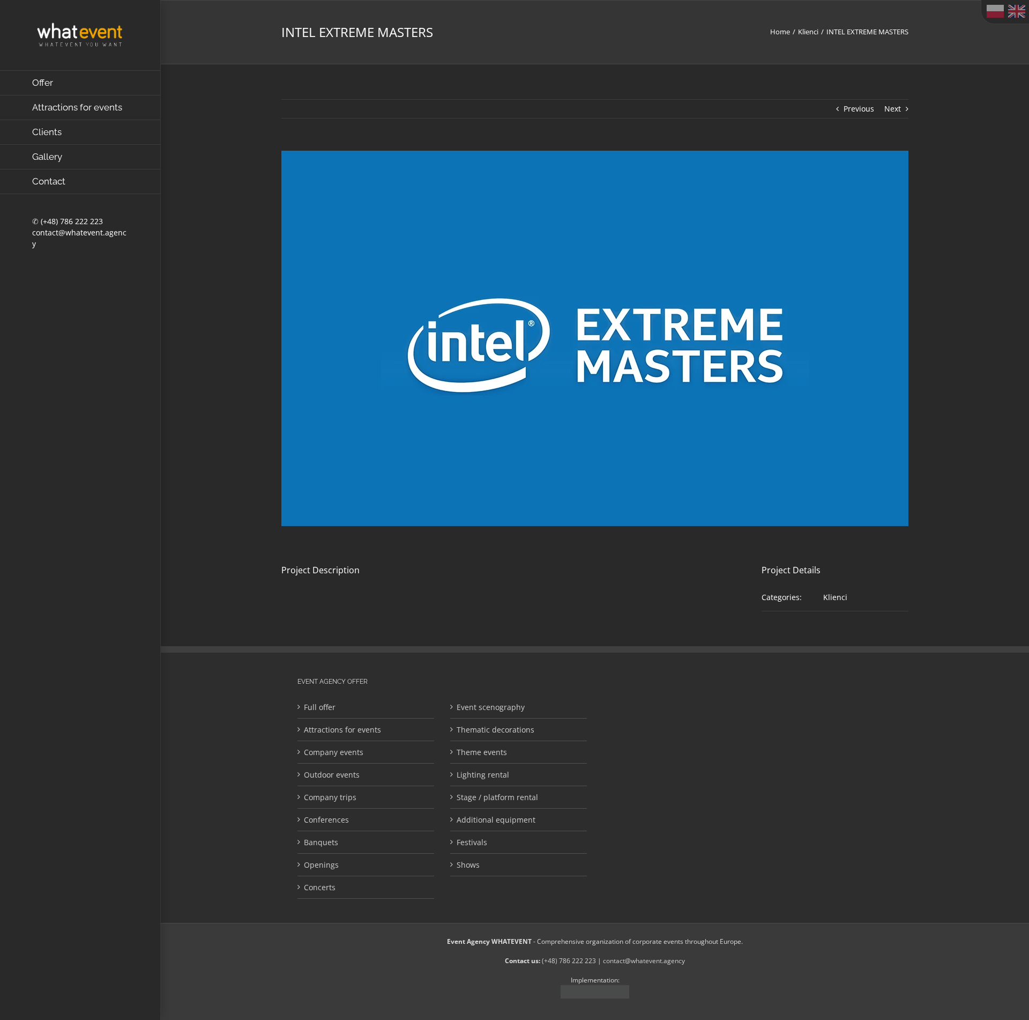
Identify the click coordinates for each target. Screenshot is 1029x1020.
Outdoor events (332, 775)
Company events (333, 752)
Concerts (319, 887)
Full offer (319, 707)
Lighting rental (483, 775)
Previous (859, 109)
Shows (468, 865)
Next (892, 109)
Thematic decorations (495, 730)
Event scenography (491, 707)
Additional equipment (496, 820)
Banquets (321, 842)
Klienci (835, 597)
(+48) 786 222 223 (72, 221)
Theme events (482, 752)
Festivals (472, 842)
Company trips (330, 797)
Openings (321, 865)
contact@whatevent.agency (644, 960)
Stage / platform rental (497, 797)
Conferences (326, 820)
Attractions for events (342, 730)
